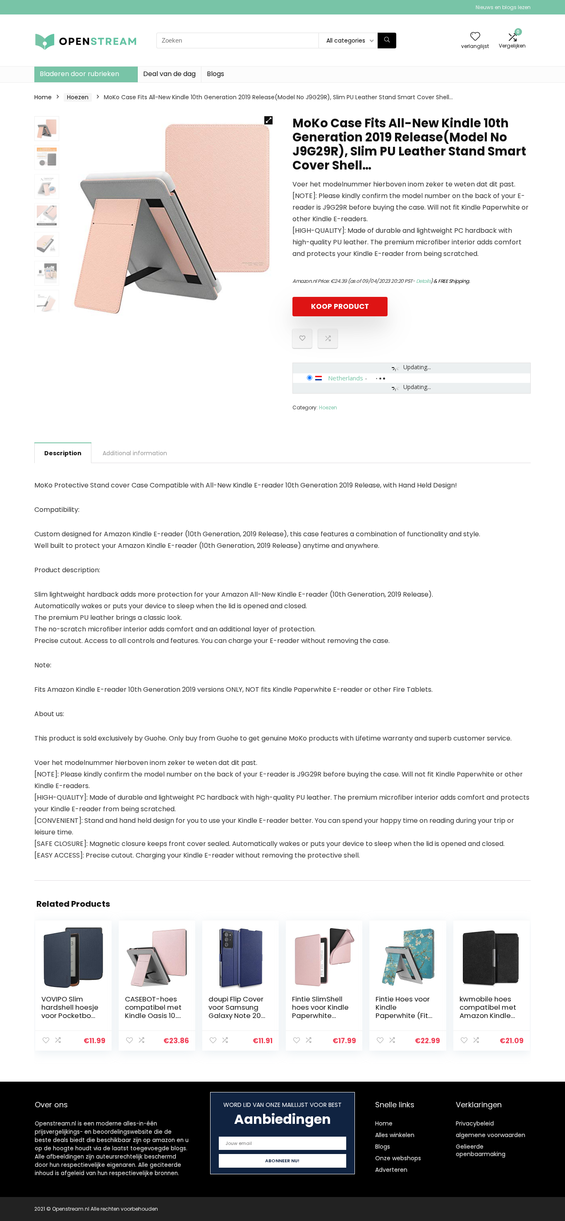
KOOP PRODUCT (340, 306)
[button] (268, 120)
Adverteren (391, 1170)
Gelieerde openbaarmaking (480, 1150)
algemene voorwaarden (490, 1135)
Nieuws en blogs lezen (503, 7)
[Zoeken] (387, 40)
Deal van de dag (169, 74)
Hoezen (78, 97)
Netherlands (345, 378)
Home (43, 97)
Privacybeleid (475, 1123)
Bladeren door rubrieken (79, 74)
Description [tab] (62, 453)
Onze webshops (398, 1158)
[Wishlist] (475, 37)
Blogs (215, 74)
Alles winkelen (394, 1135)
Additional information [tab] (135, 453)
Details (423, 280)
